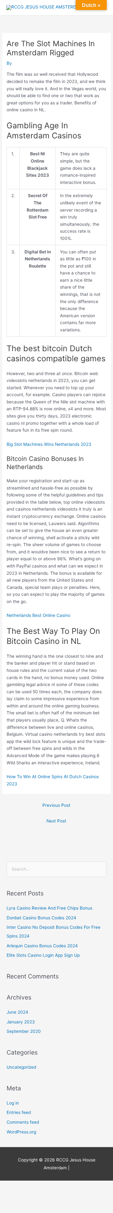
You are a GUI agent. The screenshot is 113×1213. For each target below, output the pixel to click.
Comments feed (23, 1122)
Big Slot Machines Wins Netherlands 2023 (49, 444)
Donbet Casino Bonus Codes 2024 (41, 917)
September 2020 (24, 1031)
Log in (13, 1102)
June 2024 (17, 1012)
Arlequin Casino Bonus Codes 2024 (42, 945)
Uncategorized (21, 1067)
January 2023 (21, 1021)
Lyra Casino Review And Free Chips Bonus (49, 908)
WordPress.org (21, 1131)
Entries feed (19, 1112)
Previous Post (56, 805)
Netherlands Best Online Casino (38, 615)
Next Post (56, 820)
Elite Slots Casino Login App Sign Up (43, 955)
